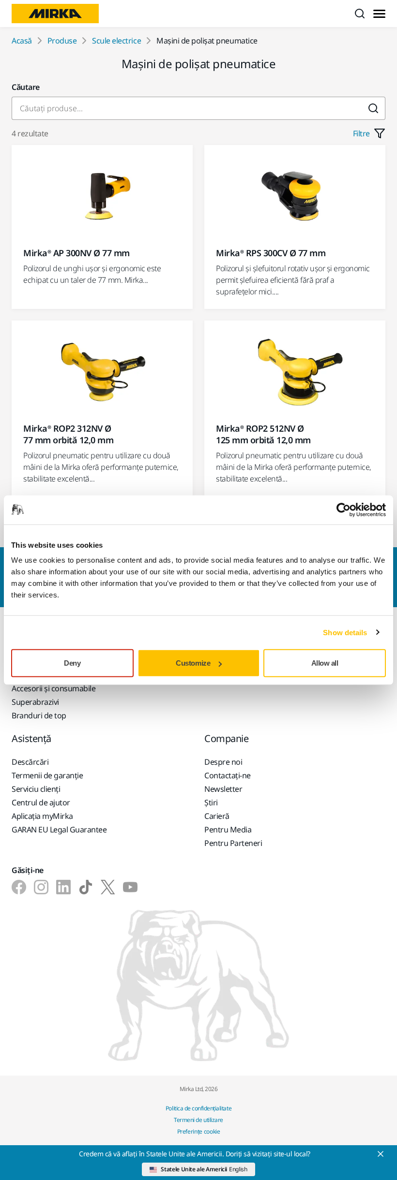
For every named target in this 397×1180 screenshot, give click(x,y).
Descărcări (30, 762)
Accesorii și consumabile (53, 688)
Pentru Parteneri (233, 843)
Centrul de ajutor (41, 802)
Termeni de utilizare (198, 1120)
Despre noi (223, 762)
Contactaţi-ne (227, 775)
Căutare (26, 87)
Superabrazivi (35, 702)
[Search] (360, 13)
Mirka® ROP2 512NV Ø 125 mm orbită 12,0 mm (263, 434)
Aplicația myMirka (42, 816)
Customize (193, 663)
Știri (211, 802)
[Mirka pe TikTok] (85, 887)
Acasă (22, 40)
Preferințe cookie (198, 1131)
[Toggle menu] (379, 14)
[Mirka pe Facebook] (19, 887)
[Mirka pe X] (108, 887)
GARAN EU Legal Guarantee (59, 829)
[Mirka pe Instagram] (41, 887)
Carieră (216, 816)
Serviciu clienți (36, 789)
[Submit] (373, 108)
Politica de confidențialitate (198, 1108)
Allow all (324, 663)
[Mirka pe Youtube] (130, 887)
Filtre (361, 133)
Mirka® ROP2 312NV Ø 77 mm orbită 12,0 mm (68, 434)
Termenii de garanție (47, 775)
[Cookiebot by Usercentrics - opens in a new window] (343, 509)
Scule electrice (116, 40)
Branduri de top (39, 715)
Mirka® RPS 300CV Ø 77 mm (270, 253)
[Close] (380, 1154)
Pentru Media (227, 829)
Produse (62, 40)
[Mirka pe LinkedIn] (63, 887)
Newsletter (223, 789)
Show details (345, 632)
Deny (72, 663)
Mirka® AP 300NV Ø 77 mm (76, 253)
